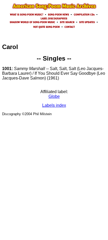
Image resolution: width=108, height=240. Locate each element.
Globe (54, 96)
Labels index (54, 105)
